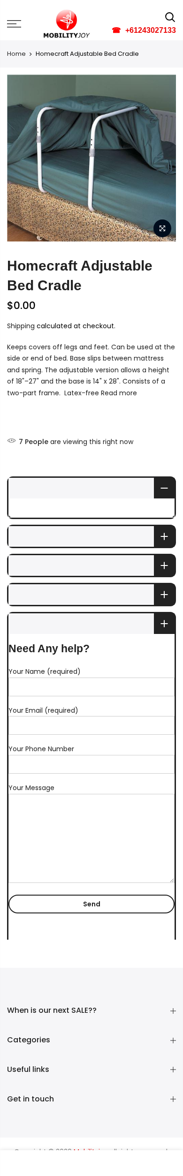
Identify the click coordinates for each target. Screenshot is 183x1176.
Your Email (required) (43, 710)
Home (16, 54)
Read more (118, 393)
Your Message (31, 787)
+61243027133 (144, 30)
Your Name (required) (44, 671)
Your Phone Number (41, 749)
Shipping (21, 326)
